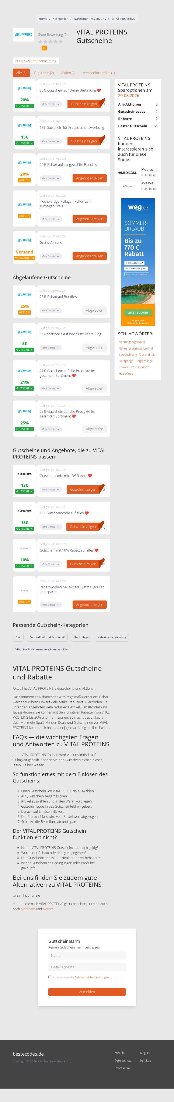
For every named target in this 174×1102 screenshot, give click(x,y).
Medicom (28, 909)
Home (43, 19)
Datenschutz (123, 1060)
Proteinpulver (140, 367)
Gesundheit (147, 355)
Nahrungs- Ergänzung (90, 19)
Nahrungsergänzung (132, 342)
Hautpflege (126, 361)
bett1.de (145, 1060)
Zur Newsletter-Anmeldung (35, 61)
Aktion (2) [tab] (68, 72)
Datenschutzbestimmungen (92, 977)
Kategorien (61, 19)
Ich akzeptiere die (81, 977)
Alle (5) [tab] (21, 72)
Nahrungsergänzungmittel (136, 348)
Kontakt (120, 1053)
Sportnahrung (128, 355)
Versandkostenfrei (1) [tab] (99, 72)
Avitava (48, 909)
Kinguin (145, 1053)
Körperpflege (144, 361)
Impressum (122, 1068)
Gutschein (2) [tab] (44, 72)
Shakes (123, 367)
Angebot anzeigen (89, 178)
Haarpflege (126, 373)
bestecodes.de (28, 1053)
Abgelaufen (94, 310)
